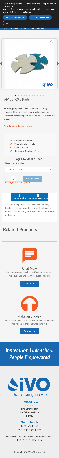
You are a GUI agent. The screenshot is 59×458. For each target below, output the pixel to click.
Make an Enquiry (29, 316)
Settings (9, 23)
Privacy (29, 415)
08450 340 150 (31, 426)
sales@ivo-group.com (31, 429)
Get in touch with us (29, 412)
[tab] (20, 197)
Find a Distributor (29, 408)
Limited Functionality (40, 17)
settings (27, 11)
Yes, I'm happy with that (15, 17)
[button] (1, 63)
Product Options (16, 163)
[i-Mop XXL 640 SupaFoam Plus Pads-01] (29, 64)
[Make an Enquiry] (29, 303)
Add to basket (32, 179)
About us (29, 405)
